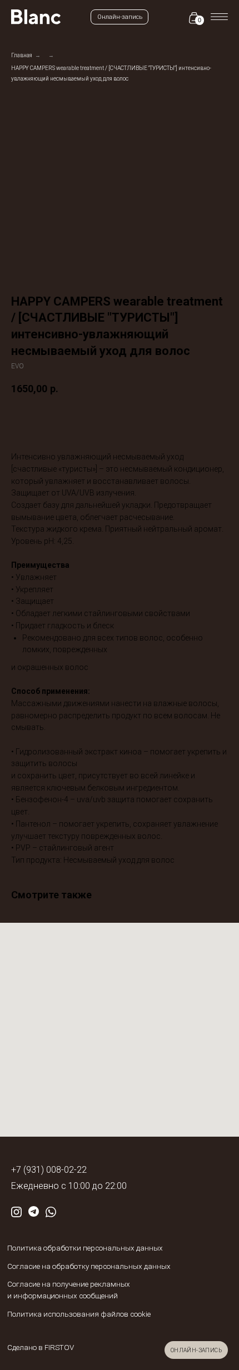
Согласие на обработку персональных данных (89, 1266)
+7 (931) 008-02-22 (49, 1169)
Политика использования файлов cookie (79, 1314)
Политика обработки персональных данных (85, 1248)
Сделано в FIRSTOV (40, 1347)
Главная (21, 55)
